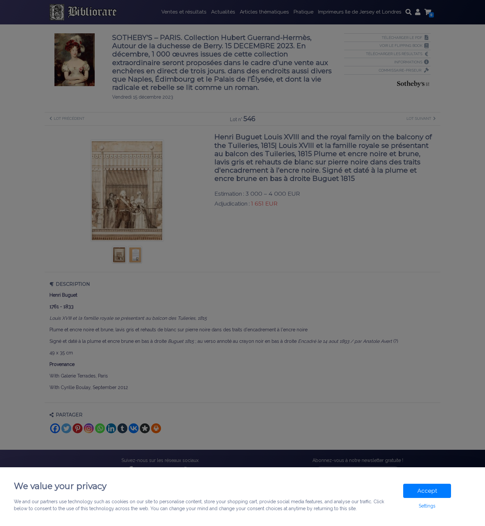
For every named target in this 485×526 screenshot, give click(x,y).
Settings (427, 506)
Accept (427, 490)
